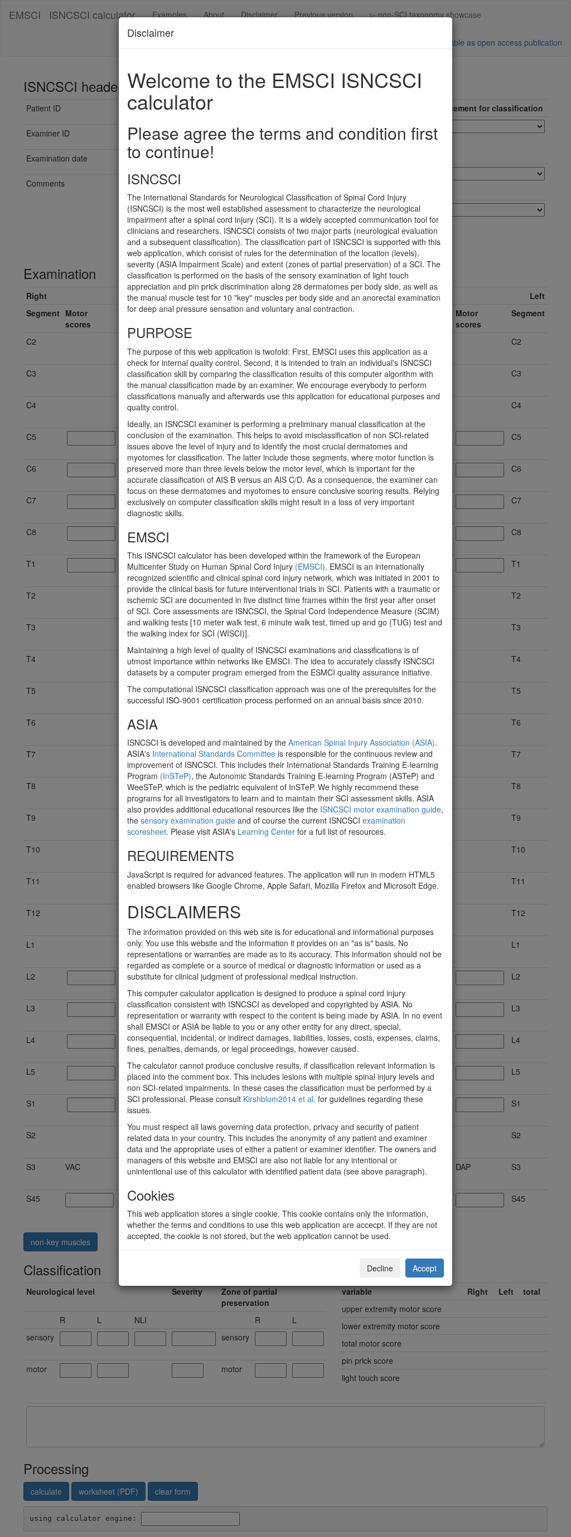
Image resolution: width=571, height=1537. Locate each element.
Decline (380, 1268)
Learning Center (266, 831)
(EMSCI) (310, 566)
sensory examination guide (188, 820)
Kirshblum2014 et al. (279, 1098)
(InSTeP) (175, 775)
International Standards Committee (213, 753)
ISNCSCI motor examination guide (380, 809)
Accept (425, 1268)
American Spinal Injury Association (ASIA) (361, 742)
